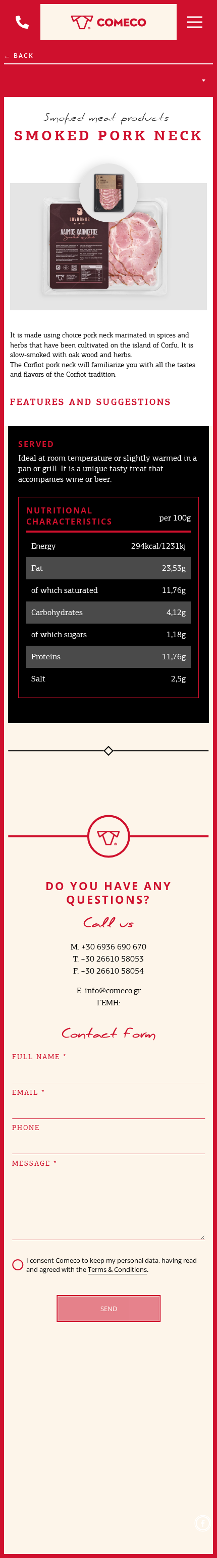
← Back (19, 55)
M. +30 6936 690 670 (108, 946)
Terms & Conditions (117, 1269)
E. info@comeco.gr (109, 990)
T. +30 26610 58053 (108, 959)
